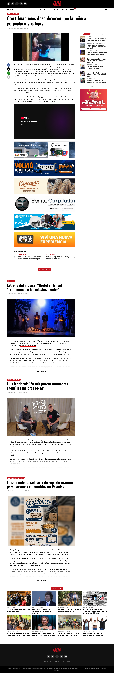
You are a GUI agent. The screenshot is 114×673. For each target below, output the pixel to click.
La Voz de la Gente (44, 9)
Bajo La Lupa (55, 9)
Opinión (72, 9)
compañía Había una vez (28, 346)
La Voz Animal (63, 9)
